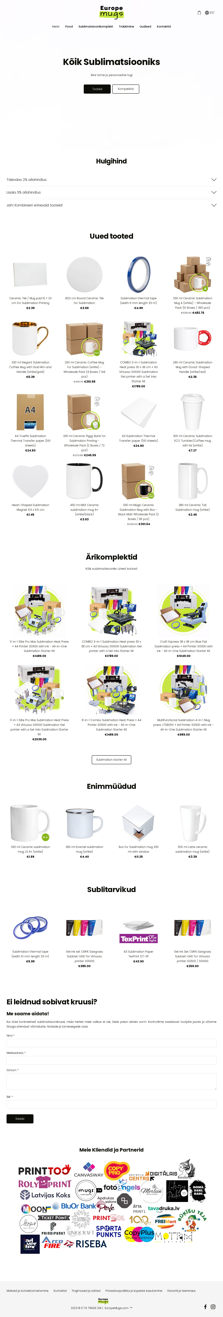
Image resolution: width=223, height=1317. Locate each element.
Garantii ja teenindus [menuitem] (181, 1291)
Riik (10, 1097)
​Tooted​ (97, 89)
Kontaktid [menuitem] (164, 26)
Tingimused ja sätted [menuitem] (86, 1291)
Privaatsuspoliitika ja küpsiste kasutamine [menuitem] (133, 1291)
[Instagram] (213, 1307)
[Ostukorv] (199, 13)
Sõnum (12, 1070)
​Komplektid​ (126, 89)
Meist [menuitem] (56, 26)
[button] (111, 180)
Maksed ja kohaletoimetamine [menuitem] (27, 1291)
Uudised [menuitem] (145, 26)
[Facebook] (205, 1307)
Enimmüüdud (111, 786)
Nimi (11, 1036)
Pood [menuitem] (69, 26)
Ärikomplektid (111, 557)
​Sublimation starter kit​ (111, 760)
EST (212, 13)
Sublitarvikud (111, 889)
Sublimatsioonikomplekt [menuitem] (96, 26)
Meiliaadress (16, 1053)
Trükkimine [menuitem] (126, 26)
